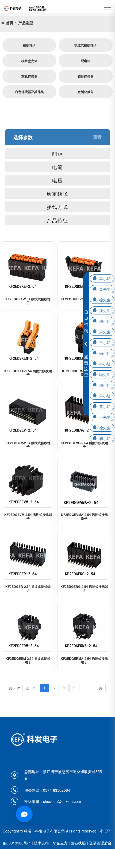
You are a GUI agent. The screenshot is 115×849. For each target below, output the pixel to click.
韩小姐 (104, 353)
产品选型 (25, 22)
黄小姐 (104, 406)
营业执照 (78, 843)
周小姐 (104, 321)
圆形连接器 (86, 76)
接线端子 (29, 45)
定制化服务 (86, 91)
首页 (9, 22)
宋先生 (104, 331)
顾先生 (104, 374)
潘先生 (104, 310)
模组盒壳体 (29, 60)
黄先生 (104, 289)
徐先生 (104, 299)
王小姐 (104, 342)
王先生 (104, 417)
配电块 (85, 60)
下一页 (97, 688)
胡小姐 (104, 438)
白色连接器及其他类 (29, 91)
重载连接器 (29, 76)
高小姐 (104, 278)
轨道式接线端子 (85, 45)
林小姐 (104, 363)
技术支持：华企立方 (51, 843)
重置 (97, 137)
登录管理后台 (100, 843)
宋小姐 (104, 395)
